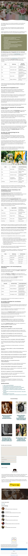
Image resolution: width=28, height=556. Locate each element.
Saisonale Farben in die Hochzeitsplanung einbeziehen (13, 45)
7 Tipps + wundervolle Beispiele (8, 385)
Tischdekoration (14, 58)
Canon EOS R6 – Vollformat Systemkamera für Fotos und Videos (13, 512)
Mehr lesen (4, 498)
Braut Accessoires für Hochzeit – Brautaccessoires (7, 417)
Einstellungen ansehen (14, 553)
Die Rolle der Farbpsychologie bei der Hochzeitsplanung (13, 41)
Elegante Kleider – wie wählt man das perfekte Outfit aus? (7, 439)
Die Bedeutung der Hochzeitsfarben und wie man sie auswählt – (13, 387)
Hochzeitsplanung (17, 53)
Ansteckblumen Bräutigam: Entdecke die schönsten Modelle (12, 523)
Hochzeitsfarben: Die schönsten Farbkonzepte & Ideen (12, 386)
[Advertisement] (21, 10)
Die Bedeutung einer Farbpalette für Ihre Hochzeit (12, 37)
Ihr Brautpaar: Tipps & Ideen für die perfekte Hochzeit (21, 439)
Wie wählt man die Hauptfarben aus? (10, 38)
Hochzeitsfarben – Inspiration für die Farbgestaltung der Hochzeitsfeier (15, 394)
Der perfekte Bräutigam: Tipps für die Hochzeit (10, 527)
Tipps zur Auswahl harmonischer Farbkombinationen (12, 44)
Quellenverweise (6, 48)
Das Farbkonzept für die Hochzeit (8, 393)
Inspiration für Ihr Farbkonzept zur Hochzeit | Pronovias (12, 388)
